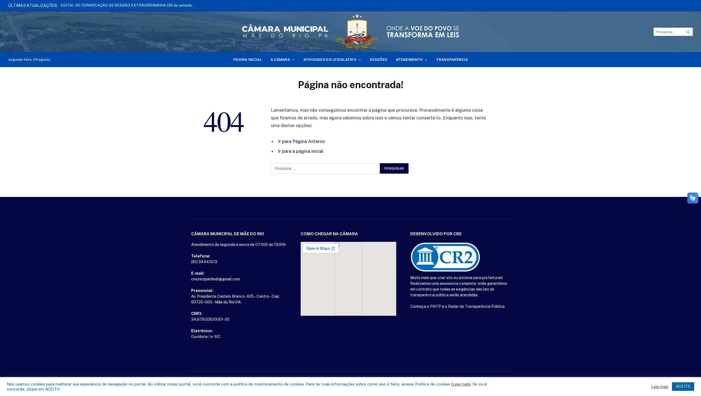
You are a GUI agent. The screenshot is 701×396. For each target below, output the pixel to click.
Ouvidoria (199, 336)
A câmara (280, 59)
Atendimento (409, 59)
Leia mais (461, 384)
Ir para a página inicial (300, 151)
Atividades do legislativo (329, 59)
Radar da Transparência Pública (476, 306)
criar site (445, 278)
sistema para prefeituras (480, 278)
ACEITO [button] (683, 386)
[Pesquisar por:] (325, 168)
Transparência (452, 59)
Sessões (378, 59)
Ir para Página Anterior (301, 141)
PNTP (435, 306)
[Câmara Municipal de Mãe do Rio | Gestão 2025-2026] (350, 31)
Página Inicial (247, 59)
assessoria (449, 283)
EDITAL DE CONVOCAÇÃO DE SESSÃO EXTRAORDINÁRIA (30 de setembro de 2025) (129, 5)
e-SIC (216, 336)
